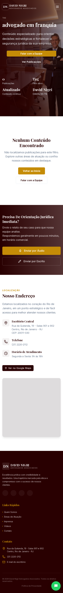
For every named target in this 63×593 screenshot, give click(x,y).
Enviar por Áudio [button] (34, 250)
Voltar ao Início (31, 170)
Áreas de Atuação (12, 516)
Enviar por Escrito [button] (34, 261)
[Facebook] (5, 493)
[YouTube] (22, 493)
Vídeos (7, 526)
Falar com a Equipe (31, 53)
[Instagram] (13, 493)
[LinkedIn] (30, 493)
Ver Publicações (31, 61)
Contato (8, 531)
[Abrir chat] (56, 586)
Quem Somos (10, 512)
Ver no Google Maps (19, 368)
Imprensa (8, 521)
